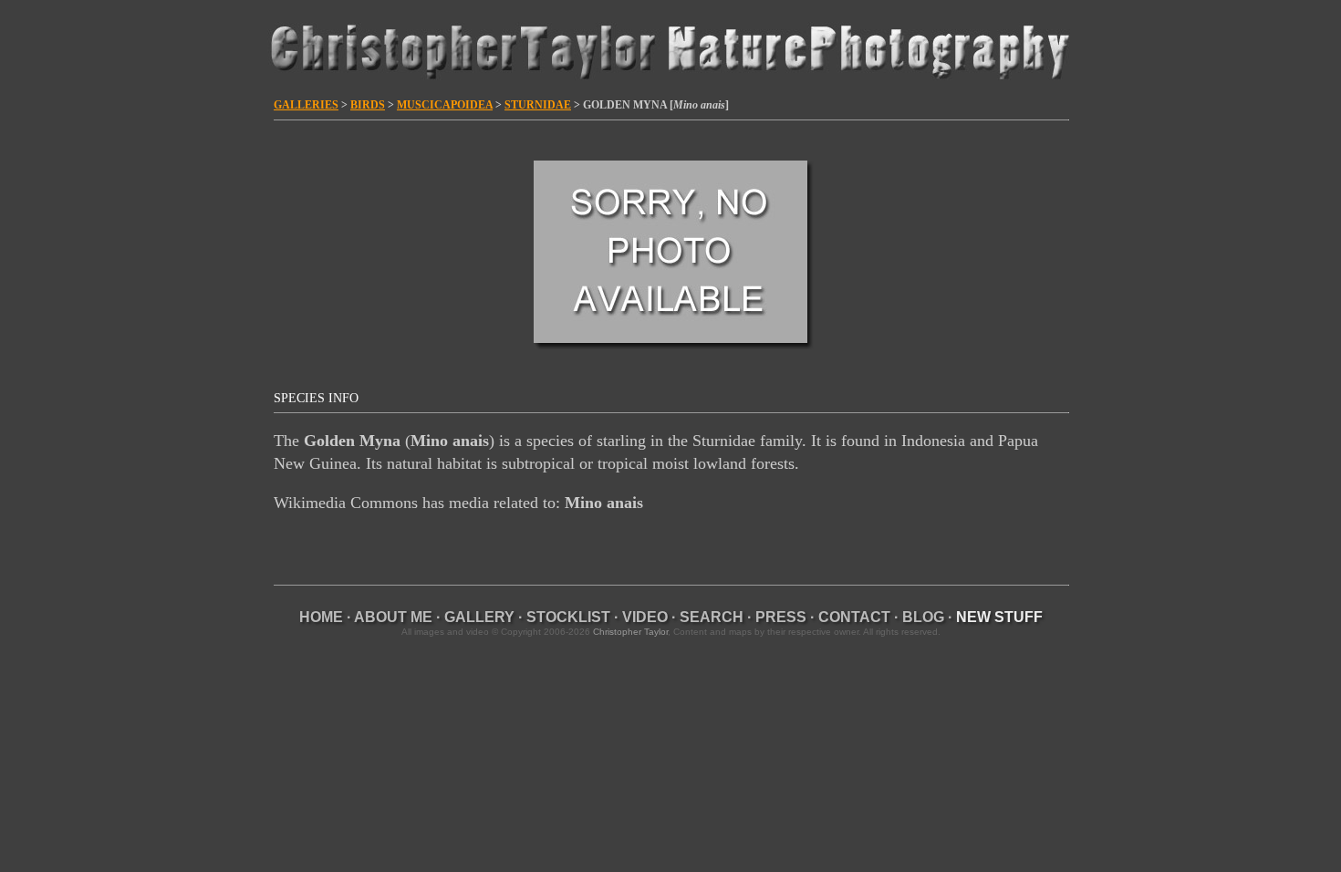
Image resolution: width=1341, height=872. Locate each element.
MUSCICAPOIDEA (445, 105)
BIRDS (367, 105)
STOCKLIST (568, 617)
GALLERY (479, 617)
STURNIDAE (537, 105)
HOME (321, 617)
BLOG (923, 617)
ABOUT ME (393, 617)
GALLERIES (306, 105)
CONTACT (854, 617)
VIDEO (645, 617)
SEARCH (711, 617)
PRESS (780, 617)
